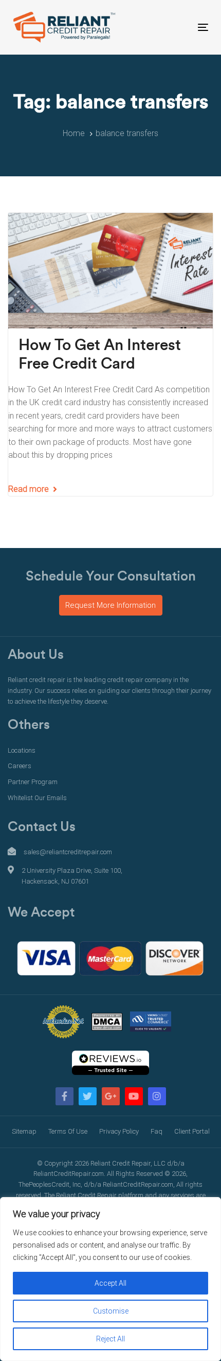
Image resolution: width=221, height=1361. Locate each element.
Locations (21, 750)
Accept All (110, 1283)
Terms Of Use (67, 1131)
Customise (110, 1311)
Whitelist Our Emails (37, 798)
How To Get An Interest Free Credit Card (100, 355)
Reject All (110, 1339)
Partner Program (33, 782)
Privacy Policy (119, 1131)
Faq (156, 1131)
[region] (110, 1279)
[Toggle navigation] (175, 27)
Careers (19, 766)
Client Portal (192, 1131)
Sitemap (24, 1131)
